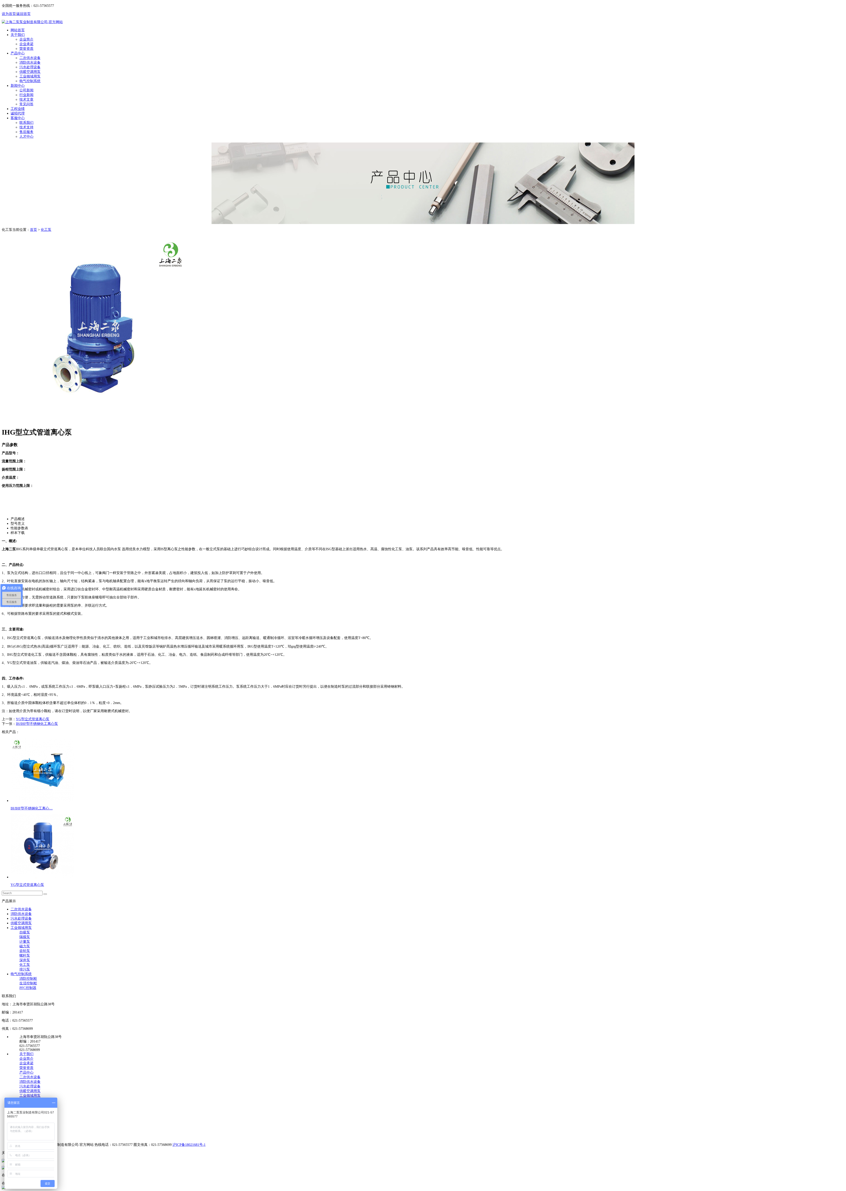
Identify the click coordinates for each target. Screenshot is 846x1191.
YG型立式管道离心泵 (32, 719)
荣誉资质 (26, 48)
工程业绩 (18, 109)
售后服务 (26, 132)
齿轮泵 (24, 951)
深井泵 (24, 960)
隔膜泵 (24, 937)
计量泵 (24, 941)
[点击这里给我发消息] (3, 1161)
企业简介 (26, 39)
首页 (33, 230)
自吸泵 (24, 932)
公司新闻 (26, 90)
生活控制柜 (28, 983)
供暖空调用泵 (30, 72)
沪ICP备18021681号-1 (189, 1145)
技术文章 (26, 99)
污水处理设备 (30, 67)
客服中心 (18, 118)
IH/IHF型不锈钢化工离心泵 (37, 724)
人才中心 (26, 136)
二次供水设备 (30, 58)
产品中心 (18, 53)
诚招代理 (18, 113)
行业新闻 (26, 95)
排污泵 (24, 969)
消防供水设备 (30, 62)
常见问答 (26, 104)
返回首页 (24, 14)
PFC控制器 (27, 988)
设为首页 (9, 14)
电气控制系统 (30, 81)
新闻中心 (18, 85)
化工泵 (46, 230)
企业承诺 (26, 44)
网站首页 (18, 30)
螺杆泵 (24, 955)
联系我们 (26, 122)
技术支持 (26, 127)
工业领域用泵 (30, 76)
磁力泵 (24, 946)
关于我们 (18, 35)
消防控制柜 (28, 978)
